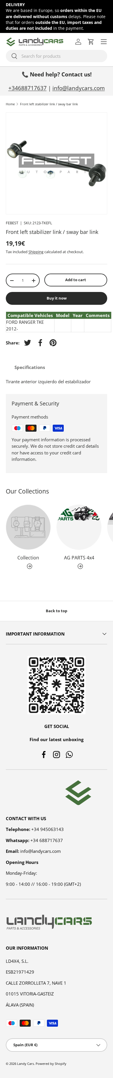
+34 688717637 (46, 840)
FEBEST (12, 222)
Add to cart (75, 279)
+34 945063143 (47, 829)
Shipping (35, 251)
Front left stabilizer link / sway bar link (49, 104)
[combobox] (56, 56)
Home (10, 104)
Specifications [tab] (29, 367)
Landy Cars (25, 1063)
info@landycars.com (78, 88)
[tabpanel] (56, 381)
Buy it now (57, 298)
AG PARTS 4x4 (79, 557)
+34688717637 (27, 88)
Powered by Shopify (51, 1063)
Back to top (56, 610)
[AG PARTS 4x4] (79, 527)
